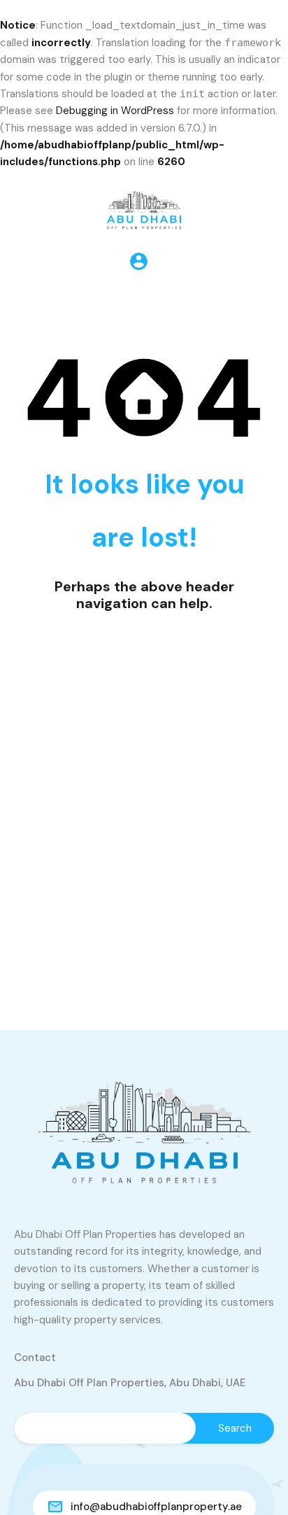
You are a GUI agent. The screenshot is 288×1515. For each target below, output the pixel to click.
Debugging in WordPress (115, 111)
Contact (35, 1358)
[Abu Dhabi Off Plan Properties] (144, 207)
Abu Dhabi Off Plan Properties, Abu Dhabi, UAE (130, 1383)
